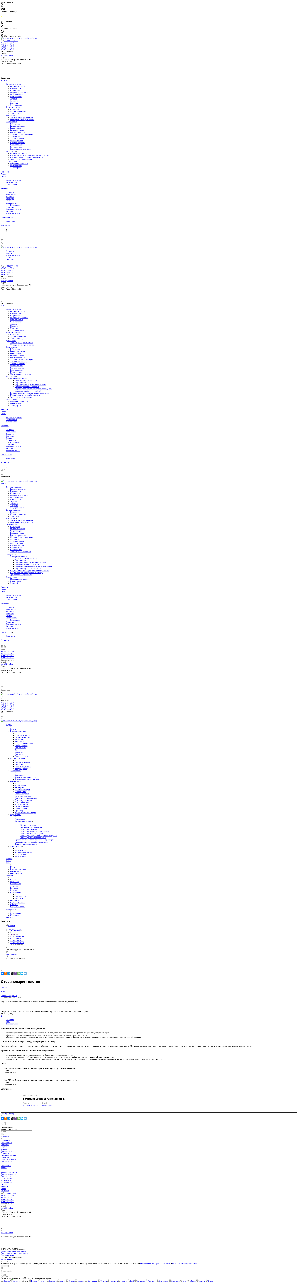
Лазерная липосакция (18, 136)
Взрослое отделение (14, 84)
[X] (12, 973)
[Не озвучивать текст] (2, 34)
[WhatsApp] (18, 973)
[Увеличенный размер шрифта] (3, 9)
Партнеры (10, 199)
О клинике (10, 192)
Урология (14, 101)
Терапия (13, 99)
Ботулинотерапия (17, 130)
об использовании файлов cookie (185, 1264)
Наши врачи (15, 205)
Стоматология (16, 97)
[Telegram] (25, 973)
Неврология (15, 90)
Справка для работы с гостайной (28, 391)
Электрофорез (15, 168)
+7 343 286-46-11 (7, 45)
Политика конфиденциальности (13, 1251)
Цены (3, 176)
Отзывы (9, 201)
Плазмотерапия (16, 145)
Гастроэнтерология (17, 86)
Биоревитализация (17, 126)
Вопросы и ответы (13, 213)
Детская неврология (18, 111)
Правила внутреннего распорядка (14, 1253)
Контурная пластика (18, 132)
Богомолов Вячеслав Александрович (43, 1098)
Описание (10, 1020)
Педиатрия (14, 109)
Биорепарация (16, 128)
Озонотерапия (16, 166)
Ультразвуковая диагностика (21, 118)
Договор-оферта (7, 1255)
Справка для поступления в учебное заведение (33, 389)
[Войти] (2, 241)
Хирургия (14, 103)
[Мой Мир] (8, 973)
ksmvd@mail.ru (7, 55)
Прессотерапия (16, 147)
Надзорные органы (13, 209)
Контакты (5, 225)
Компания (5, 1136)
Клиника (4, 188)
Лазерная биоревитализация (21, 134)
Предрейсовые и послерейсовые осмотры (26, 157)
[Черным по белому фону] (1, 14)
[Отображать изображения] (2, 24)
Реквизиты (10, 207)
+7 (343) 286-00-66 (30, 1105)
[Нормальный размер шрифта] (2, 6)
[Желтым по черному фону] (1, 17)
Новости (5, 172)
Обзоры (4, 1184)
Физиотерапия (12, 162)
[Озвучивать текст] (2, 31)
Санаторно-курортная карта (26, 380)
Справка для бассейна (23, 382)
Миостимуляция (16, 141)
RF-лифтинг (15, 124)
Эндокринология (17, 105)
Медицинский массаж (19, 164)
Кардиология (15, 88)
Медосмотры (11, 151)
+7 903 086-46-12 (7, 49)
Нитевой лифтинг (17, 143)
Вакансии (9, 211)
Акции (3, 174)
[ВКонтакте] (6, 229)
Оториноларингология (19, 92)
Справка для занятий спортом (27, 387)
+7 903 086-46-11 (7, 47)
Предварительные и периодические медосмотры (29, 155)
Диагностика (11, 115)
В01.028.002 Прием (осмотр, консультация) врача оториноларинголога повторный (40, 1080)
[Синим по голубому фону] (1, 19)
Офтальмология (16, 95)
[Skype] (21, 973)
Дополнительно (12, 1024)
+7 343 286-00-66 (11, 41)
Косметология (11, 122)
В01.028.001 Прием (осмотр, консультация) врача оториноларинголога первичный (40, 1068)
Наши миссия (11, 195)
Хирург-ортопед (16, 113)
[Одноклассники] (5, 973)
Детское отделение (13, 107)
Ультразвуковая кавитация (20, 149)
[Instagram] (6, 232)
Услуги (4, 80)
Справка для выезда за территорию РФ (30, 385)
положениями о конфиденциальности (155, 1264)
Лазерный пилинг (17, 138)
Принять (5, 1266)
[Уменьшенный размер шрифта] (2, 4)
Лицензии (10, 197)
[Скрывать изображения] (2, 26)
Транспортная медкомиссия (21, 159)
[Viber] (15, 973)
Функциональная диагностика (22, 120)
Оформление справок (18, 153)
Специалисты (11, 203)
